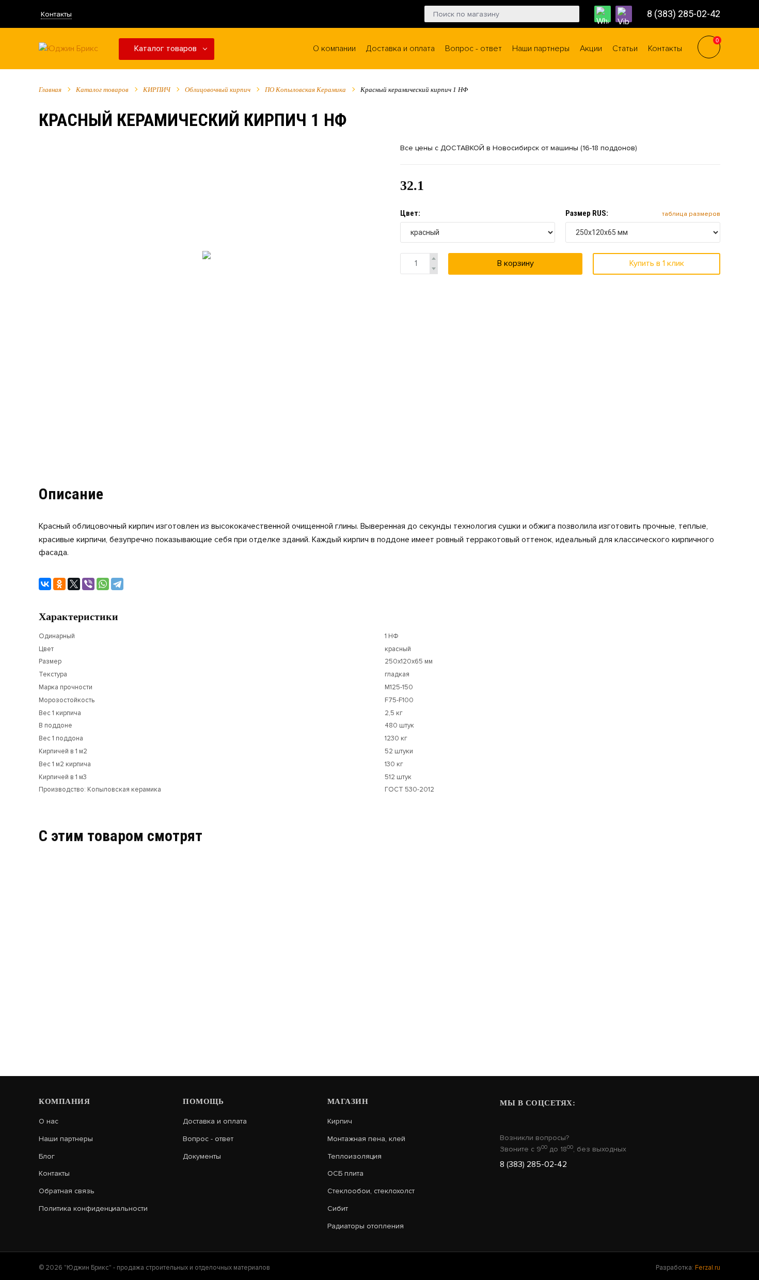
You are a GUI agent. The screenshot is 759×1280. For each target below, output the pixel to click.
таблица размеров (691, 214)
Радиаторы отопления (365, 1226)
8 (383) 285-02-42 (683, 13)
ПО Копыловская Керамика (305, 89)
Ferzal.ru (707, 1267)
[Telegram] (117, 584)
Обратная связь (66, 1191)
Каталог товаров (165, 48)
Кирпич (339, 1121)
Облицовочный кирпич (217, 89)
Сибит (337, 1209)
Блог (47, 1156)
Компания (64, 1101)
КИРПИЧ (156, 89)
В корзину (515, 263)
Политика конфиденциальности (93, 1209)
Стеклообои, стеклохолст (371, 1191)
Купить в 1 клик (656, 263)
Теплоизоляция (354, 1156)
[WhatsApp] (103, 584)
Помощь (203, 1101)
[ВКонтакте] (45, 584)
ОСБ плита (345, 1174)
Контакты (56, 14)
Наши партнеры (66, 1139)
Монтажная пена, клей (366, 1139)
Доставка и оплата (215, 1121)
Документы (202, 1156)
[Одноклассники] (59, 584)
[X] (74, 584)
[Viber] (88, 584)
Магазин (348, 1101)
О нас (48, 1121)
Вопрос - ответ (208, 1139)
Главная (50, 89)
